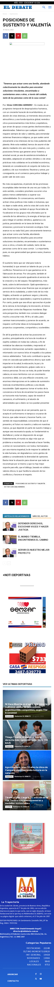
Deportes (9, 746)
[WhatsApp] (24, 36)
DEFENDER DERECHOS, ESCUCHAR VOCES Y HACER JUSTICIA (33, 526)
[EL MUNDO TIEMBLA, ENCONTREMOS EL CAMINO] (10, 539)
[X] (12, 36)
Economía (9, 716)
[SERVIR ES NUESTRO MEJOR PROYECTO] (10, 552)
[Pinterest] (18, 36)
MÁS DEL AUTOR (40, 516)
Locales (8, 807)
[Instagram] (41, 974)
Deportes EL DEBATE (22, 746)
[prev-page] (4, 563)
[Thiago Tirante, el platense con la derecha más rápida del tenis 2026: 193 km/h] (27, 735)
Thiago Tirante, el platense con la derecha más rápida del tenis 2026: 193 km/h (26, 740)
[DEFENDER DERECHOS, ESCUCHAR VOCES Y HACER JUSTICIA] (10, 526)
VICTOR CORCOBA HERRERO (14, 487)
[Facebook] (5, 36)
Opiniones (14, 14)
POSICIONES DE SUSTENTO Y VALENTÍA (30, 483)
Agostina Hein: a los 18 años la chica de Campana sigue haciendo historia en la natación (26, 770)
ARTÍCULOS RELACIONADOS (16, 516)
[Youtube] (41, 979)
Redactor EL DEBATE (23, 716)
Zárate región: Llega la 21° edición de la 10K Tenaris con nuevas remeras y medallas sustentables (26, 800)
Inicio (5, 14)
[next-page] (9, 563)
